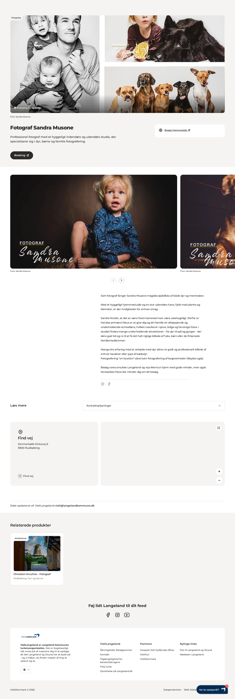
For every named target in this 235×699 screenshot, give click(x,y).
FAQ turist (106, 666)
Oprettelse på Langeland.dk (116, 671)
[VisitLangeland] (30, 636)
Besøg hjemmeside (175, 130)
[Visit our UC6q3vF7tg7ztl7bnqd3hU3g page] (127, 615)
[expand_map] (218, 427)
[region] (163, 454)
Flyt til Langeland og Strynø (196, 650)
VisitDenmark (148, 659)
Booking (19, 155)
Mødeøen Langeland (192, 654)
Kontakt (104, 654)
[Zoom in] (219, 471)
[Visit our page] (108, 615)
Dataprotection (172, 689)
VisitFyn (144, 654)
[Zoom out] (219, 480)
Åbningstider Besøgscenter (116, 650)
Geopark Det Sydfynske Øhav (157, 650)
